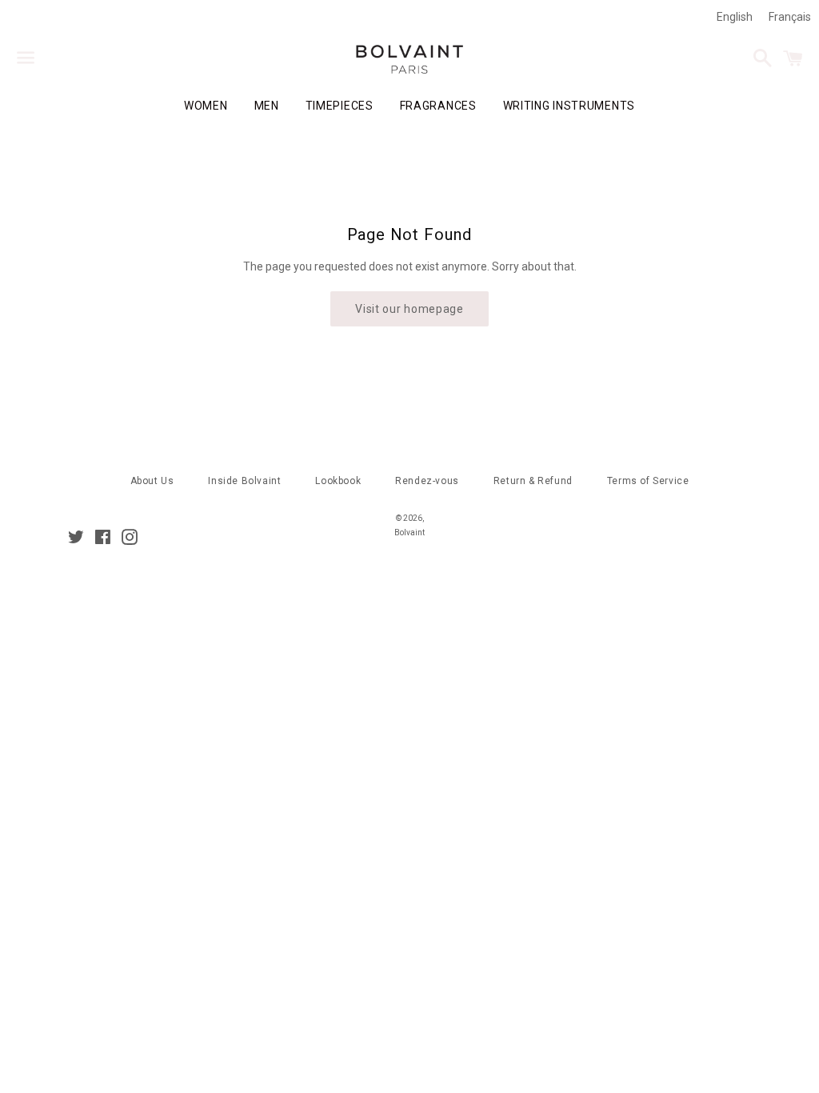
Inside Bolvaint (244, 480)
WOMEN (206, 105)
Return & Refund (533, 480)
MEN (266, 105)
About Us (152, 480)
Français (790, 16)
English (735, 16)
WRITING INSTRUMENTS (569, 105)
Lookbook (338, 480)
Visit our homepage (409, 308)
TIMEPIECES (340, 105)
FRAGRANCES (438, 105)
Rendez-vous (427, 480)
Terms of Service (648, 480)
